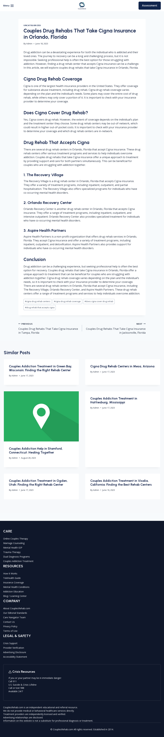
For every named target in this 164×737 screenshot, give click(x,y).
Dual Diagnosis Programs (16, 556)
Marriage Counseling (14, 543)
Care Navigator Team (14, 617)
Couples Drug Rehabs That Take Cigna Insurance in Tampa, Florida (48, 328)
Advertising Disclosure (14, 652)
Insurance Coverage (13, 582)
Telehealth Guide (12, 578)
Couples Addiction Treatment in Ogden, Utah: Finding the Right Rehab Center (38, 482)
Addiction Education (13, 591)
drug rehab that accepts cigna (39, 307)
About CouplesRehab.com (16, 608)
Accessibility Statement (15, 656)
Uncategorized (32, 25)
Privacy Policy (10, 626)
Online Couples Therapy (15, 538)
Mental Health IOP (12, 547)
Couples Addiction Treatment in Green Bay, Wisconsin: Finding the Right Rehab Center (40, 368)
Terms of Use (10, 630)
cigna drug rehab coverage (67, 301)
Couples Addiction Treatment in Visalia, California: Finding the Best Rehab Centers (121, 482)
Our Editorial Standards (15, 612)
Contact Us (9, 621)
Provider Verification (13, 647)
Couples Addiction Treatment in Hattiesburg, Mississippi (113, 400)
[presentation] (41, 416)
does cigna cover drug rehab (99, 301)
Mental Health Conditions (16, 587)
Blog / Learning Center (15, 596)
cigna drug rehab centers (37, 301)
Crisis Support (10, 643)
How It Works (10, 573)
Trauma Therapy (11, 552)
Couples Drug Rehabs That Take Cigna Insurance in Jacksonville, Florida (116, 328)
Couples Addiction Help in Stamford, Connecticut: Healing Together (36, 450)
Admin (29, 43)
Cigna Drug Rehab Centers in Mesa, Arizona (122, 366)
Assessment (149, 5)
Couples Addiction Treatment (18, 561)
